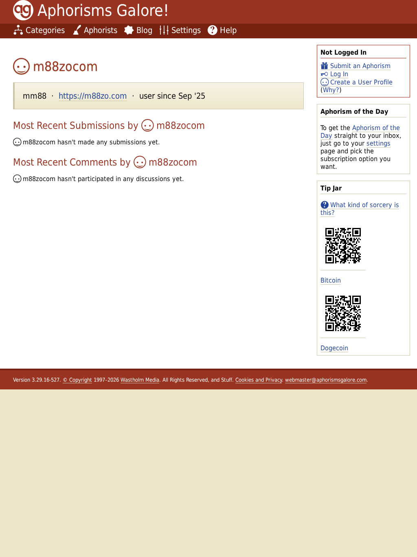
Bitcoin (330, 280)
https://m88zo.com (93, 96)
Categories (45, 30)
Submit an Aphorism (360, 66)
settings (379, 143)
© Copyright (77, 380)
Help (228, 30)
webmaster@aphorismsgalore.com (326, 380)
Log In (339, 74)
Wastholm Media (140, 380)
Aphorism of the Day (360, 131)
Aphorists (100, 30)
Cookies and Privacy (258, 380)
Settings (186, 30)
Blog (144, 30)
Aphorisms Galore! (103, 10)
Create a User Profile (361, 82)
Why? (331, 90)
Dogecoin (334, 348)
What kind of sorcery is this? (359, 209)
